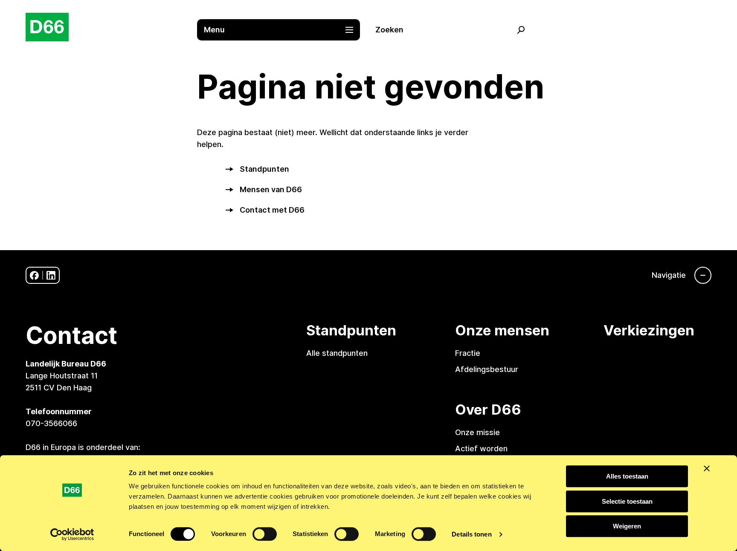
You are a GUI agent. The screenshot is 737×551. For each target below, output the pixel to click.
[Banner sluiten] (707, 468)
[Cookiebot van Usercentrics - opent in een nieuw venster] (72, 534)
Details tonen (471, 534)
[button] (282, 29)
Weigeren (627, 526)
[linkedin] (50, 275)
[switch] (264, 534)
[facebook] (34, 275)
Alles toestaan (627, 476)
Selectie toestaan (627, 501)
